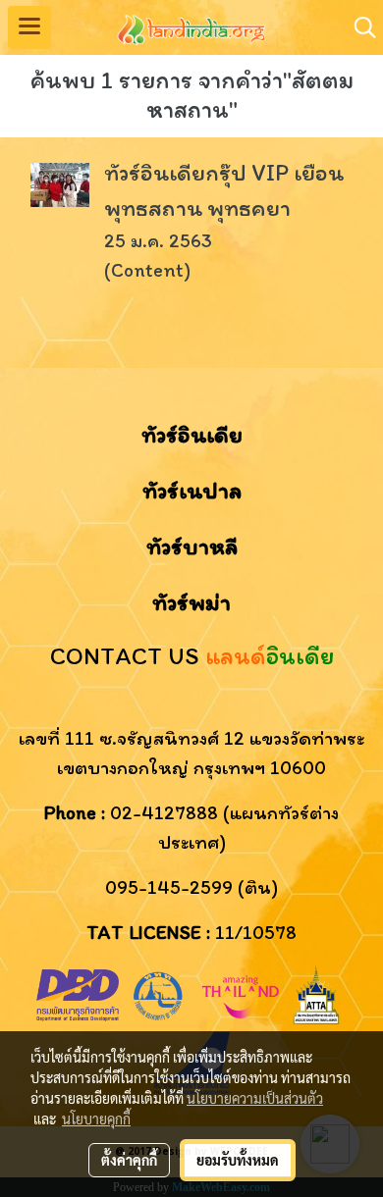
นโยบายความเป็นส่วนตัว (255, 1098)
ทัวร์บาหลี (192, 546)
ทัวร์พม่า (191, 602)
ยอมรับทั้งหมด (237, 1160)
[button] (358, 27)
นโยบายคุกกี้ (96, 1118)
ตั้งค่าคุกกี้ (129, 1160)
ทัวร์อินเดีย (192, 434)
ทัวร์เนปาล (192, 490)
